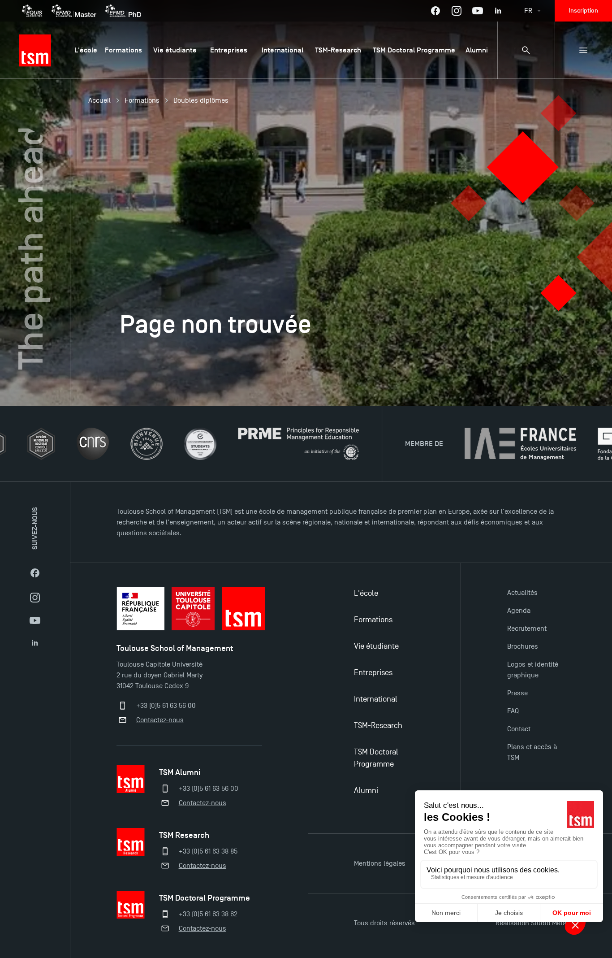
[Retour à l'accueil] (35, 50)
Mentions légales (379, 863)
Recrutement (527, 628)
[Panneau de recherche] (526, 50)
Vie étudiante (376, 646)
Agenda (518, 611)
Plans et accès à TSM (532, 752)
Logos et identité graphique (532, 669)
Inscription (583, 10)
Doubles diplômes (200, 100)
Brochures (522, 646)
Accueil (99, 100)
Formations (142, 100)
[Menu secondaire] (583, 50)
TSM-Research (378, 725)
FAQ (513, 711)
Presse (517, 693)
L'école (366, 593)
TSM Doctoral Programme (376, 758)
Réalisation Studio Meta (531, 923)
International (375, 699)
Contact (518, 729)
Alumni (366, 790)
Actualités (522, 593)
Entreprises (373, 672)
